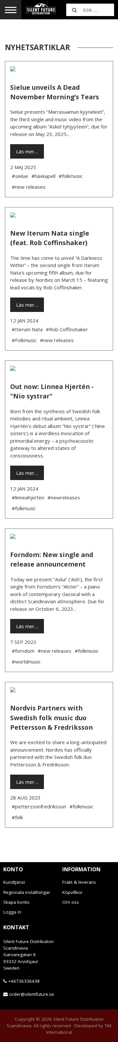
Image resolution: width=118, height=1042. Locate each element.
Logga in (12, 912)
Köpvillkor (72, 892)
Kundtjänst (14, 882)
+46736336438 (24, 981)
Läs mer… (27, 151)
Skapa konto (16, 902)
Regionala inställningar (26, 892)
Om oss (70, 902)
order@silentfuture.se (31, 994)
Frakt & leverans (79, 882)
